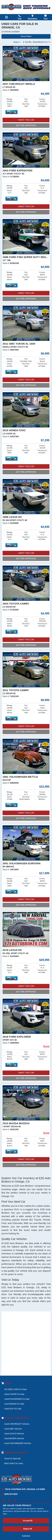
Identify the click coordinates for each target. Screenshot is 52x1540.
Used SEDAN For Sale (14, 1404)
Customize (26, 1536)
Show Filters (26, 36)
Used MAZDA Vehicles (14, 1438)
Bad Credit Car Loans (13, 1463)
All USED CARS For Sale (15, 1389)
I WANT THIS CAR (26, 120)
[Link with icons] (4, 1500)
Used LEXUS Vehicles (14, 1434)
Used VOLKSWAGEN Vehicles (17, 1443)
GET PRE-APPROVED (26, 125)
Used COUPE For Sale (14, 1394)
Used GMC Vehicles (13, 1429)
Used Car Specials (12, 1459)
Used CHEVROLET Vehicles (16, 1424)
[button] (17, 42)
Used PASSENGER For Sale (17, 1399)
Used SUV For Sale (12, 1409)
